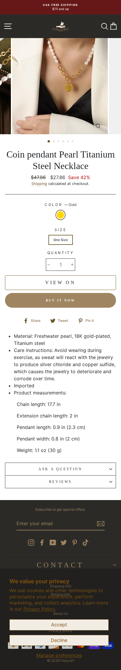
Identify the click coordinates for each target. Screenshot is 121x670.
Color (60, 204)
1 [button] (49, 141)
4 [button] (63, 141)
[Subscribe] (101, 523)
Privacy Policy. (39, 609)
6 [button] (73, 141)
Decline (59, 640)
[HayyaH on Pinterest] (74, 542)
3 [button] (59, 141)
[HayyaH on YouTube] (53, 542)
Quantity (60, 252)
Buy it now (60, 300)
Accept (59, 625)
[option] (60, 7)
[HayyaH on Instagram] (31, 542)
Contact (60, 565)
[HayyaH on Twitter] (63, 542)
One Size (60, 240)
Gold (60, 214)
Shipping (39, 183)
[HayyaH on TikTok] (85, 542)
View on (60, 282)
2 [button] (54, 141)
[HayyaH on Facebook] (42, 542)
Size (60, 229)
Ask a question (60, 469)
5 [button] (68, 141)
